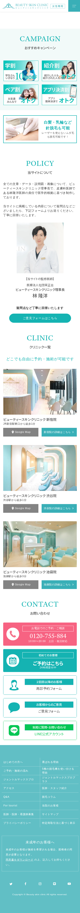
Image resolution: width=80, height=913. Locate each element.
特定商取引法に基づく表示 (58, 822)
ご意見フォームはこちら (40, 318)
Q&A (6, 796)
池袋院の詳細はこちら (57, 584)
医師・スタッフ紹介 (54, 788)
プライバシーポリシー (17, 822)
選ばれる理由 (50, 762)
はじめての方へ (13, 762)
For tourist (10, 805)
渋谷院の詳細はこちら (57, 508)
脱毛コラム (49, 796)
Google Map (23, 432)
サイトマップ (50, 814)
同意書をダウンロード (19, 859)
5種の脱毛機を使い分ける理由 (58, 770)
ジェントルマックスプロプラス (58, 779)
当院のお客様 (50, 805)
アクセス (9, 788)
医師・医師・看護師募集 (18, 814)
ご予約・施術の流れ (15, 770)
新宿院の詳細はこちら (57, 432)
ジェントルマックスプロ (18, 779)
